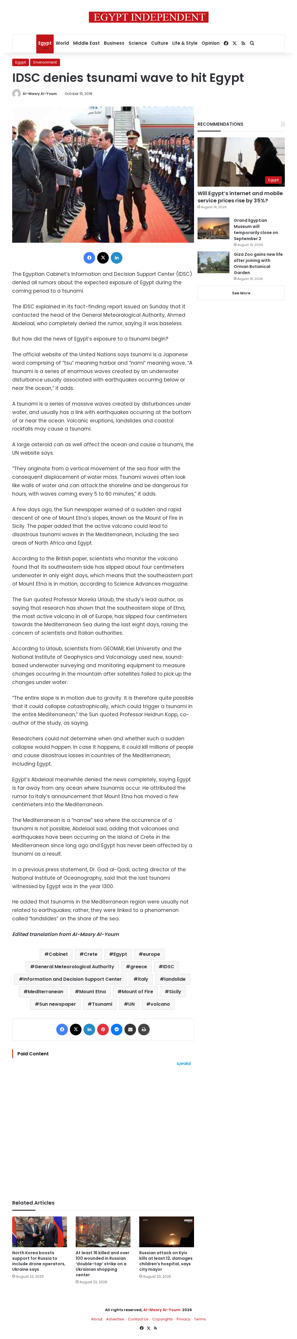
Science (137, 43)
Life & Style (185, 43)
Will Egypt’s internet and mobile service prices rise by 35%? (240, 197)
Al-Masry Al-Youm (40, 93)
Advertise (115, 1319)
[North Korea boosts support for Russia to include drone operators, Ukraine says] (39, 1232)
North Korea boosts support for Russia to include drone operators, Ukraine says (39, 1261)
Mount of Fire (137, 991)
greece (138, 966)
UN (131, 1004)
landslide (175, 979)
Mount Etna (92, 991)
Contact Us (138, 1319)
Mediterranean (45, 991)
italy (143, 979)
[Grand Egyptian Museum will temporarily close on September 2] (213, 228)
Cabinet (58, 954)
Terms (200, 1319)
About (96, 1319)
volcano (160, 1004)
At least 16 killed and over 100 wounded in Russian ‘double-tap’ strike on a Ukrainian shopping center (102, 1264)
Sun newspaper (57, 1004)
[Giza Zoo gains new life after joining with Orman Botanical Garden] (213, 262)
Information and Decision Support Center (72, 979)
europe (151, 954)
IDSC (168, 966)
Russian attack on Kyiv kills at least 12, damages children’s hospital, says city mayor (166, 1261)
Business (114, 43)
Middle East (86, 43)
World (62, 43)
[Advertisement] (103, 1130)
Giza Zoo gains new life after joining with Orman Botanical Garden (258, 263)
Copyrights (162, 1319)
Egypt (45, 43)
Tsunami (102, 1004)
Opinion (211, 43)
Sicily (175, 991)
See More (241, 293)
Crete (90, 954)
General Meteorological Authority (74, 966)
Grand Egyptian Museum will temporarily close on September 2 (256, 229)
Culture (159, 43)
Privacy (183, 1319)
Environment (45, 62)
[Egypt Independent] (149, 17)
